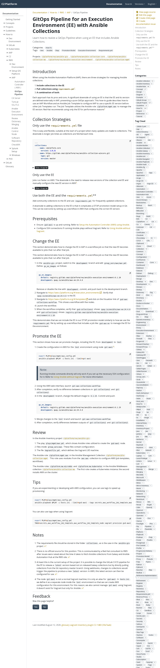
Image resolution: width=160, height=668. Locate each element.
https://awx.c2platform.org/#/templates (67, 299)
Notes (138, 68)
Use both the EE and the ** (147, 46)
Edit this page (145, 15)
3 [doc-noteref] (76, 183)
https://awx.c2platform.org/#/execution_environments (74, 292)
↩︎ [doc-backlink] (45, 546)
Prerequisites (141, 51)
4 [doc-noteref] (113, 346)
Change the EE (141, 54)
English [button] (151, 4)
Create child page (146, 18)
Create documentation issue (146, 22)
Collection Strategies (144, 31)
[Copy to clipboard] (130, 141)
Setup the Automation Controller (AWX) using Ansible (104, 224)
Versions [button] (139, 4)
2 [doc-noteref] (104, 109)
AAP (68, 12)
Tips (137, 65)
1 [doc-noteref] (74, 88)
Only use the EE (143, 41)
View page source (147, 12)
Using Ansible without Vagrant (68, 376)
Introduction (140, 27)
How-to (53, 12)
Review (138, 61)
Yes (36, 607)
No (44, 607)
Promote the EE (142, 58)
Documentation (40, 12)
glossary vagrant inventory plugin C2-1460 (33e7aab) (86, 625)
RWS (62, 12)
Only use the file (145, 36)
